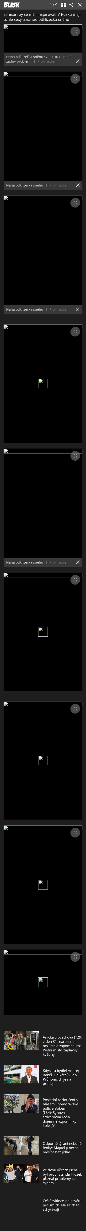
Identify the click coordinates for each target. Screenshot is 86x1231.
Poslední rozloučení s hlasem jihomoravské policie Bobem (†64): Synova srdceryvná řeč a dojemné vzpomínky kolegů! (60, 1112)
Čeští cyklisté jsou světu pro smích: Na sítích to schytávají (62, 1205)
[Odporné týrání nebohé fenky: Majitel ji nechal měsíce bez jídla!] (21, 1147)
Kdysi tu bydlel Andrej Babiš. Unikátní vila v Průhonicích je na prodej (61, 1077)
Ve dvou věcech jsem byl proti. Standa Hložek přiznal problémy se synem (62, 1176)
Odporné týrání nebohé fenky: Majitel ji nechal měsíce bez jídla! (62, 1147)
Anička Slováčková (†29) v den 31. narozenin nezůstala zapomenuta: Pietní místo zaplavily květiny (62, 1046)
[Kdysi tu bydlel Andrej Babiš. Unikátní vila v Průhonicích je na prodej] (21, 1077)
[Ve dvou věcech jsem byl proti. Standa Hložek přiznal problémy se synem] (21, 1176)
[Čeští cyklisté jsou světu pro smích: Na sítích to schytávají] (21, 1205)
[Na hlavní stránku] (12, 4)
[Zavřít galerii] (78, 4)
